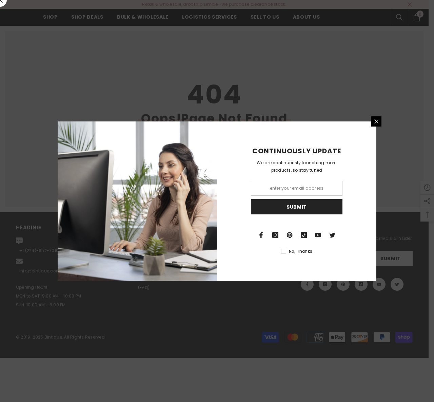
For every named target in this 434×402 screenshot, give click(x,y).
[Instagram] (275, 235)
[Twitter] (332, 235)
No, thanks (300, 251)
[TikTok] (304, 235)
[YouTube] (318, 235)
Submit (297, 206)
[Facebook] (261, 235)
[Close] (376, 121)
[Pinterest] (289, 235)
